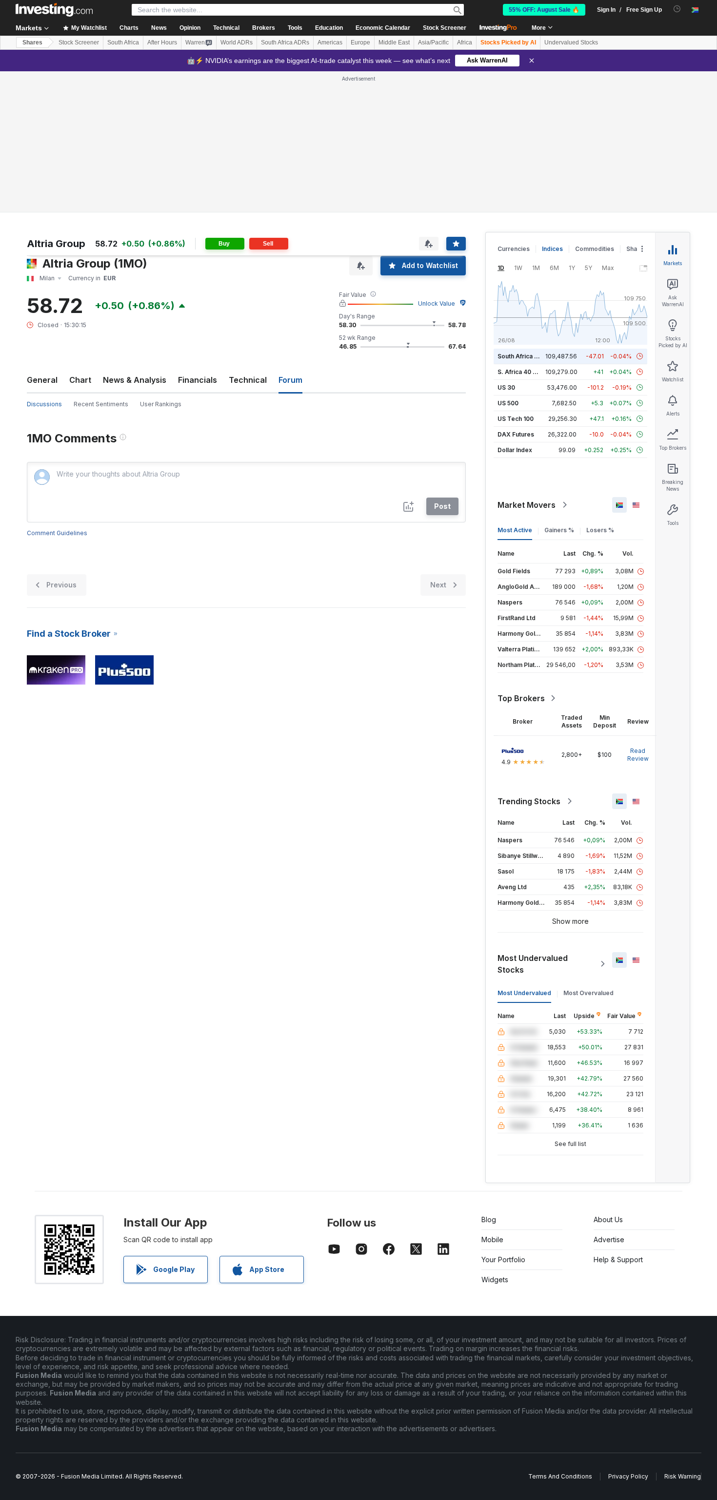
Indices (552, 248)
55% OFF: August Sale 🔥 (544, 9)
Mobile (492, 1239)
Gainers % (559, 530)
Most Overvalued (588, 993)
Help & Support (618, 1259)
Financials (197, 380)
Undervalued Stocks (571, 42)
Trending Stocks (529, 801)
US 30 (506, 387)
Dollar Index (515, 450)
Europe (360, 42)
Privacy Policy (628, 1476)
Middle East (394, 42)
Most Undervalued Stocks (533, 964)
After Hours (162, 42)
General (42, 380)
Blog (488, 1219)
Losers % (600, 530)
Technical (248, 380)
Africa (464, 42)
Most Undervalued (524, 993)
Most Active (515, 530)
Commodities (594, 248)
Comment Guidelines (57, 533)
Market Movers (527, 505)
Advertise (609, 1239)
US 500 (508, 403)
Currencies (514, 248)
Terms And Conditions (560, 1476)
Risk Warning (682, 1476)
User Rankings (160, 404)
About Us (608, 1219)
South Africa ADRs (285, 42)
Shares (32, 42)
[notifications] (677, 9)
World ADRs (236, 42)
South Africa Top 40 (526, 356)
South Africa (123, 42)
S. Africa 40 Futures (526, 371)
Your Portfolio (503, 1259)
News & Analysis (134, 380)
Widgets (494, 1279)
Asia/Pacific (433, 42)
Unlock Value (436, 303)
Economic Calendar (383, 27)
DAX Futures (516, 434)
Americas (330, 42)
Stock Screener (444, 27)
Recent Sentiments (101, 404)
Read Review (638, 754)
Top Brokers (521, 698)
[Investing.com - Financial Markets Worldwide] (54, 10)
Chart (80, 380)
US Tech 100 (516, 418)
